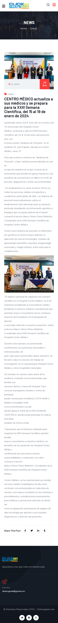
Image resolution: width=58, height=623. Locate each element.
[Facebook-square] (29, 617)
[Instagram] (36, 617)
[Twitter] (22, 617)
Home (23, 28)
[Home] (10, 559)
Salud (33, 28)
